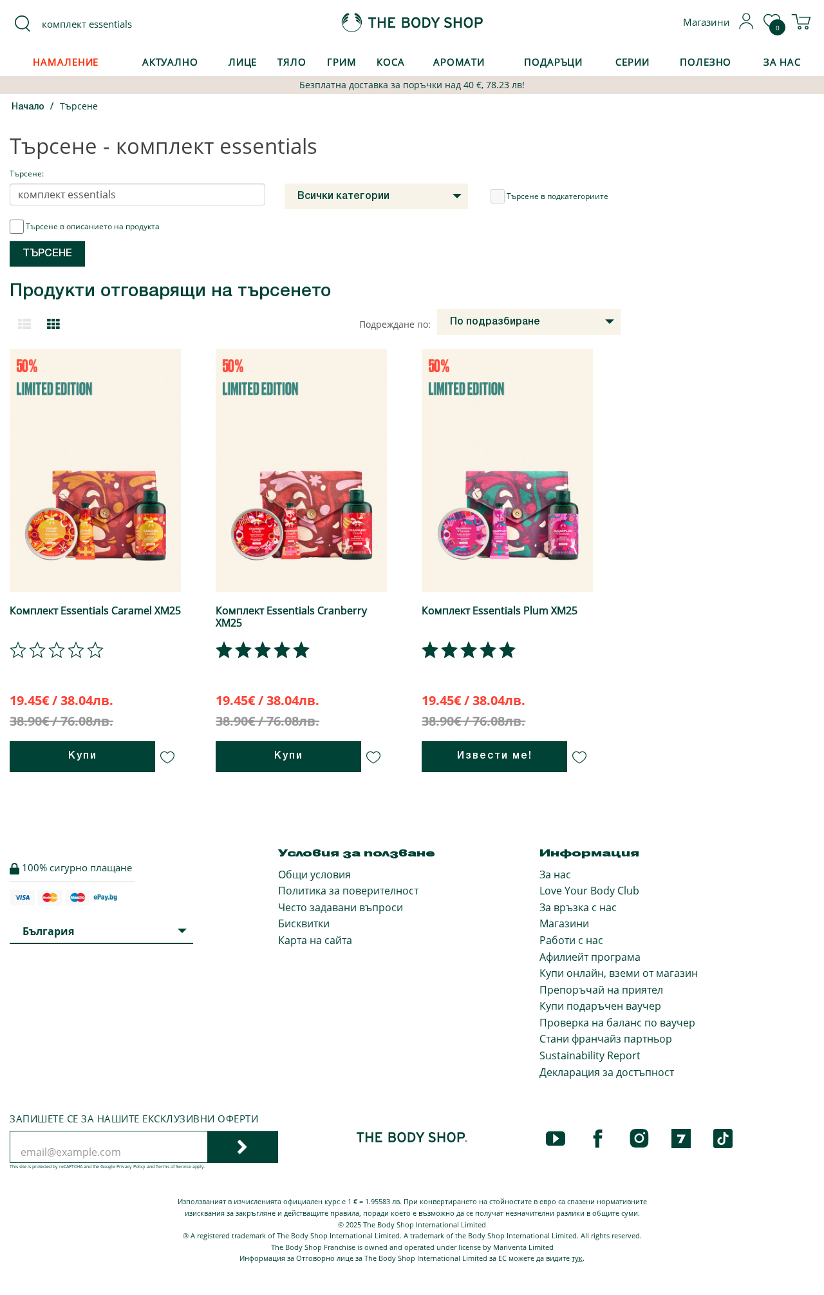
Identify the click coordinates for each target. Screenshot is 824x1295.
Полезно (705, 61)
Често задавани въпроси (340, 907)
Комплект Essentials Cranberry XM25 (291, 616)
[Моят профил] (746, 25)
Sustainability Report (590, 1055)
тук (577, 1258)
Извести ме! (494, 756)
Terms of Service (173, 1166)
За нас (555, 874)
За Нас (782, 61)
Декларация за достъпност (606, 1072)
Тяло (291, 61)
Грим (342, 61)
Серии (632, 61)
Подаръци (553, 61)
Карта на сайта (315, 940)
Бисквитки (304, 923)
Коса (391, 61)
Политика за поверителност (348, 891)
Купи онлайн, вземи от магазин (618, 973)
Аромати (459, 61)
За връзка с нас (578, 907)
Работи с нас (571, 940)
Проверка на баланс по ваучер (617, 1023)
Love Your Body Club (589, 891)
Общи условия (314, 874)
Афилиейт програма (590, 957)
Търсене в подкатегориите (557, 196)
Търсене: (27, 173)
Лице (243, 61)
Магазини (564, 923)
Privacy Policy (131, 1166)
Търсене (79, 106)
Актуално (170, 61)
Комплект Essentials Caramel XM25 (95, 610)
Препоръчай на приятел (601, 990)
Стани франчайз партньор (605, 1039)
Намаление (65, 61)
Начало (28, 107)
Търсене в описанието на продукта (93, 226)
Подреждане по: (395, 324)
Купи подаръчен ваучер (600, 1006)
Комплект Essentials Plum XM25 (499, 610)
